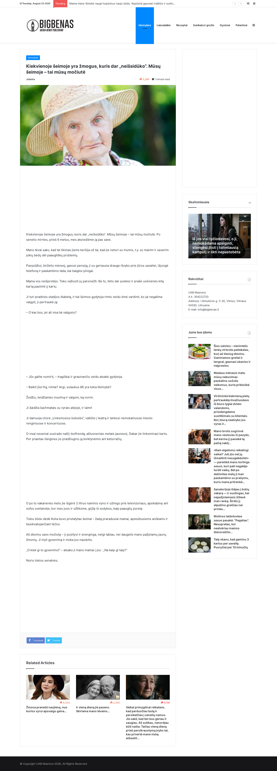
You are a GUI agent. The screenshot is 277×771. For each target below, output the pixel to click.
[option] (219, 236)
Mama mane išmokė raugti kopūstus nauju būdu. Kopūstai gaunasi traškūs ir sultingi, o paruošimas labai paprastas (141, 3)
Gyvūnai (225, 25)
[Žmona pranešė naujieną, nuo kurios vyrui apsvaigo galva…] (48, 687)
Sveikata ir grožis (203, 25)
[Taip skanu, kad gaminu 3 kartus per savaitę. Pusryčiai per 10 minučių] (199, 545)
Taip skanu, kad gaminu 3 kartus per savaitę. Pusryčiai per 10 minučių (231, 543)
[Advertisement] (98, 201)
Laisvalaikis (164, 25)
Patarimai (241, 25)
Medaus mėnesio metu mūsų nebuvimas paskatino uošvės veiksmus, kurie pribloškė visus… (231, 380)
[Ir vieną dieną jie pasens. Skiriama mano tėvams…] (98, 687)
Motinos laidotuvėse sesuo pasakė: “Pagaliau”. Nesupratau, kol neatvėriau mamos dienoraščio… (231, 524)
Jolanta (30, 79)
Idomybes (144, 25)
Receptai (181, 25)
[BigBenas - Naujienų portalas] (50, 25)
